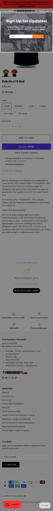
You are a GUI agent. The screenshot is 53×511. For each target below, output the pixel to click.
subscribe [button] (37, 36)
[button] (49, 14)
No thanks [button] (26, 49)
